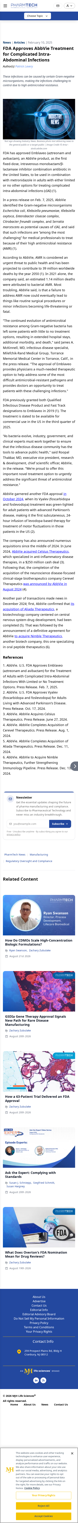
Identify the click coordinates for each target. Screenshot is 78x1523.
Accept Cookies (43, 1516)
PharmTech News (14, 854)
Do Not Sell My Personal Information (39, 1319)
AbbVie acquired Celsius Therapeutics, (40, 551)
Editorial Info (39, 1310)
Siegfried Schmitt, (44, 1182)
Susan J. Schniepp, (20, 1182)
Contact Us (39, 1305)
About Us (39, 1297)
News (44, 1404)
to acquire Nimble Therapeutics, (39, 636)
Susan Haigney (16, 1186)
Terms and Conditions (39, 1327)
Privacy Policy (39, 1323)
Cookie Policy (32, 1488)
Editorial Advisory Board (39, 1314)
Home (14, 1404)
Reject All (43, 1505)
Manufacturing (39, 854)
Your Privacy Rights (39, 1332)
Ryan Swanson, (18, 950)
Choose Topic (35, 16)
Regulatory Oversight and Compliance (29, 861)
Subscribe (58, 824)
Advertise (39, 1301)
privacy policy (13, 834)
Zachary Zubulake (40, 950)
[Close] (72, 1453)
